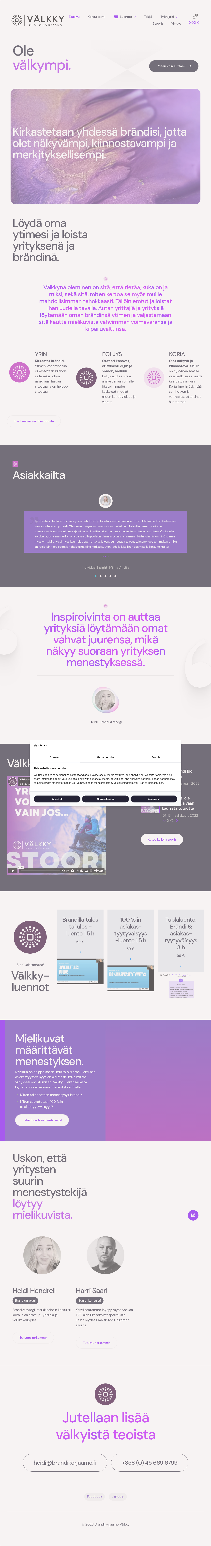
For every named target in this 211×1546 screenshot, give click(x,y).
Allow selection (106, 799)
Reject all (57, 799)
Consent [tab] (55, 757)
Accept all (154, 799)
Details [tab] (156, 757)
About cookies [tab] (105, 757)
